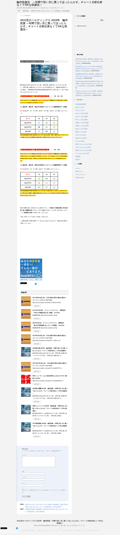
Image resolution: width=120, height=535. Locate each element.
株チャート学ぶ (80, 107)
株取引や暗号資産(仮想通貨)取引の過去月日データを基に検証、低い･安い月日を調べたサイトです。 (60, 525)
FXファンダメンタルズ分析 (83, 147)
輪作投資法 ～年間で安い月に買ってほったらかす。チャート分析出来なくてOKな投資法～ (59, 3)
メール (24, 477)
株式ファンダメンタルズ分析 (84, 144)
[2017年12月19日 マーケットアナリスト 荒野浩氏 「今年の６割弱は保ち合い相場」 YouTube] (26, 318)
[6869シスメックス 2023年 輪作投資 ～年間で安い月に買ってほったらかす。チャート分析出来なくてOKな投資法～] (26, 413)
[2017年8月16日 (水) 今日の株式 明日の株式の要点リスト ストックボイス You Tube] (26, 305)
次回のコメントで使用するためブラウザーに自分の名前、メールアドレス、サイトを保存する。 (43, 491)
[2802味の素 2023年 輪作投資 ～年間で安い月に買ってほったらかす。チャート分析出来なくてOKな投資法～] (26, 356)
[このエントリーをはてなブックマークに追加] (36, 283)
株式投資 (47, 61)
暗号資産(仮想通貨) (81, 104)
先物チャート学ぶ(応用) (82, 125)
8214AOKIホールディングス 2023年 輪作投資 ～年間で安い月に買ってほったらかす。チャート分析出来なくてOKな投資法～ (89, 68)
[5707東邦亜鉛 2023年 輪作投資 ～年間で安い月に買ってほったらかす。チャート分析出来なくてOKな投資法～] (26, 431)
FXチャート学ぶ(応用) (82, 113)
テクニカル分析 (80, 141)
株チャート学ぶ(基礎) (81, 119)
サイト (23, 483)
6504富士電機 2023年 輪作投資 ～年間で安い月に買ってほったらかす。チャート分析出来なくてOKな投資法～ (50, 391)
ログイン (78, 168)
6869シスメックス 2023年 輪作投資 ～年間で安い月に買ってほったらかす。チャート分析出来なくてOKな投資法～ (50, 408)
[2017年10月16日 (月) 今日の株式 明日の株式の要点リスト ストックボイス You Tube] (26, 371)
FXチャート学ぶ (80, 110)
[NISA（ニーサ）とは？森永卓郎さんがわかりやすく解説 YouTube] (26, 383)
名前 (23, 471)
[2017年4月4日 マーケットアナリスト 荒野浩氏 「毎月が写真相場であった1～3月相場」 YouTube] (26, 330)
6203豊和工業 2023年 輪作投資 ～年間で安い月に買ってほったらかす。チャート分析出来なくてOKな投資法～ (89, 76)
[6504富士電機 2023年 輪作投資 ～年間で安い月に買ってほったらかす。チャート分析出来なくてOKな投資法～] (26, 396)
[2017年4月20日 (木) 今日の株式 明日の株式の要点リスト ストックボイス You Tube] (26, 343)
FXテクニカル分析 (81, 135)
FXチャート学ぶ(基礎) (82, 116)
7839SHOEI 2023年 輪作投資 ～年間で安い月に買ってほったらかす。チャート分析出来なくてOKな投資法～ (89, 61)
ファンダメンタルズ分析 (82, 153)
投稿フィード (79, 171)
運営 (60, 528)
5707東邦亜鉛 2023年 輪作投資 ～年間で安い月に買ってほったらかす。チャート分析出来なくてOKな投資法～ (50, 426)
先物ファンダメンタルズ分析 (84, 150)
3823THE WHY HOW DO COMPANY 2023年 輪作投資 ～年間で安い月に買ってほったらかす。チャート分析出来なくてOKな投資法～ (89, 83)
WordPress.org (80, 177)
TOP (19, 10)
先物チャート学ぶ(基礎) (82, 122)
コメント (24, 455)
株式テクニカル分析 (81, 131)
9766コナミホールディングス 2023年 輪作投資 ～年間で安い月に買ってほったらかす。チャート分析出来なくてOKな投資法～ (89, 93)
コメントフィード (80, 174)
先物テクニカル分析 (81, 138)
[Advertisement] (44, 48)
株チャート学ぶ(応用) (81, 128)
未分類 (77, 159)
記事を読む (37, 306)
